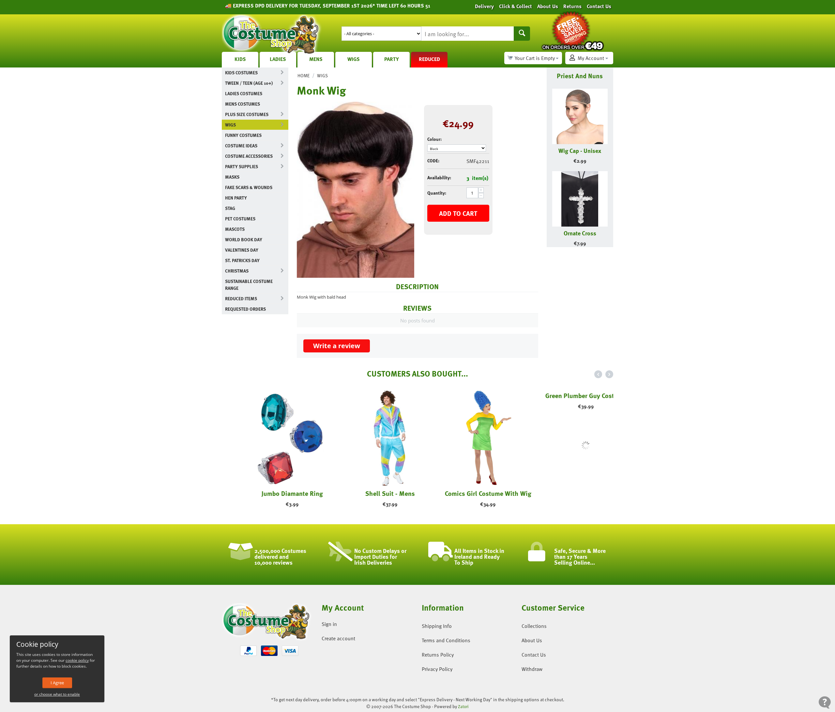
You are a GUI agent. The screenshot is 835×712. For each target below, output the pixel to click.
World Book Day (243, 239)
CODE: (433, 160)
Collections (534, 626)
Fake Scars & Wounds (248, 187)
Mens (316, 59)
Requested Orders (245, 308)
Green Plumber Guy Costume (564, 493)
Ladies (278, 59)
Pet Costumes (240, 218)
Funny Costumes (243, 135)
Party (391, 59)
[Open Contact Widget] (824, 702)
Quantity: (436, 192)
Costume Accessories (249, 156)
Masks (232, 176)
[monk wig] (355, 190)
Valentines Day (241, 249)
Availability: (439, 177)
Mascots (235, 229)
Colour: (434, 139)
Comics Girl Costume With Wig (466, 493)
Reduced (429, 59)
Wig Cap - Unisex (579, 150)
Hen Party (236, 197)
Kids (240, 59)
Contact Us (534, 655)
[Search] (522, 33)
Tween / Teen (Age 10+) (249, 83)
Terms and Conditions (446, 640)
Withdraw (532, 669)
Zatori (463, 706)
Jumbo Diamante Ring (270, 493)
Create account (338, 638)
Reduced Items (241, 298)
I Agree (57, 683)
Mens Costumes (242, 103)
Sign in (329, 624)
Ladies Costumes (243, 93)
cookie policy (77, 660)
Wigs (353, 59)
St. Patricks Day (242, 260)
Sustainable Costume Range (249, 284)
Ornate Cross (580, 233)
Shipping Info (437, 626)
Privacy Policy (437, 669)
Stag (230, 208)
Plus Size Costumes (246, 114)
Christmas (237, 270)
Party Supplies (241, 166)
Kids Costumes (241, 72)
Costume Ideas (241, 145)
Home (303, 75)
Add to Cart (458, 213)
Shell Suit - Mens (368, 493)
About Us (532, 640)
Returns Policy (438, 655)
